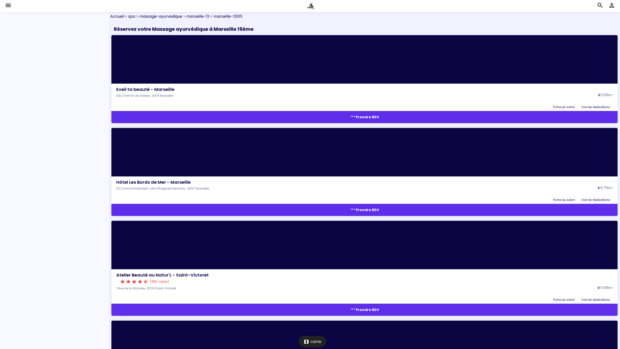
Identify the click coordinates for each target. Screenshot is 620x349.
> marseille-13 (195, 16)
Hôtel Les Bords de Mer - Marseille (153, 182)
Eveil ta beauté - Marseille (145, 89)
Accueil (117, 16)
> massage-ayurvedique (158, 16)
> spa (129, 16)
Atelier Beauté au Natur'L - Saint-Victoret (162, 275)
